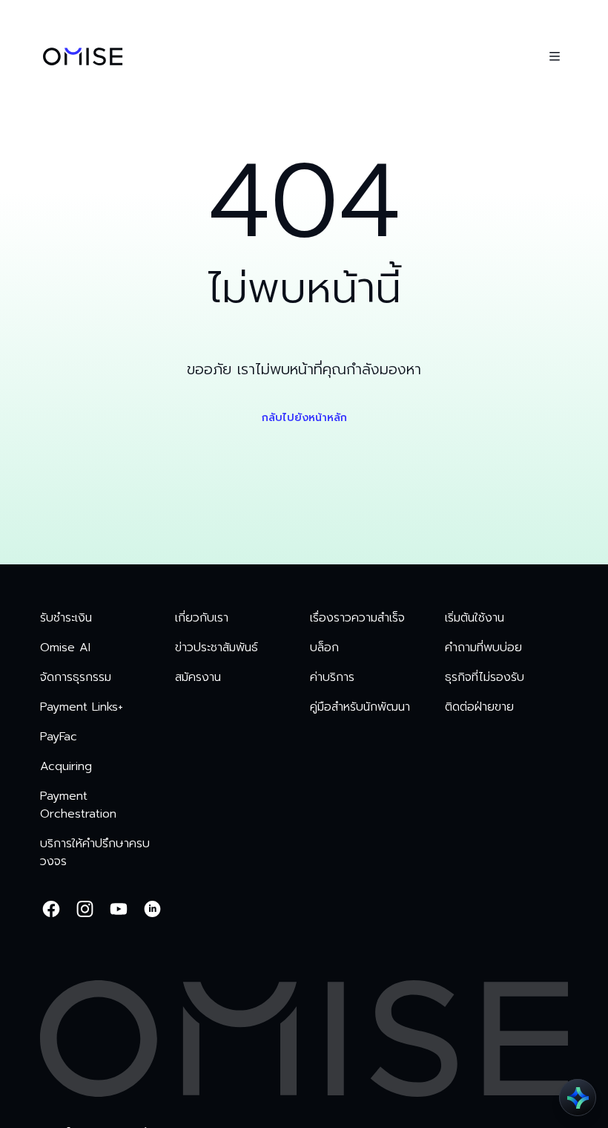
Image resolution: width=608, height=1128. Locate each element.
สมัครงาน (198, 677)
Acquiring (66, 766)
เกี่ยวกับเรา (201, 618)
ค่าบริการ (332, 677)
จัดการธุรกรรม (75, 677)
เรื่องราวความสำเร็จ (357, 618)
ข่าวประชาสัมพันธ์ (216, 647)
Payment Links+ (81, 707)
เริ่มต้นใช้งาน (474, 618)
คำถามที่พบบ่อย (483, 647)
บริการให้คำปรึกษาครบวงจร (95, 852)
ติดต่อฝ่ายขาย (479, 707)
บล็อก (324, 647)
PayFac (58, 737)
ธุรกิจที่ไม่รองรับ (484, 677)
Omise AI (65, 647)
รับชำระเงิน (66, 618)
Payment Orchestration (78, 805)
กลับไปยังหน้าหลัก (304, 418)
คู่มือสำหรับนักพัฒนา (360, 707)
